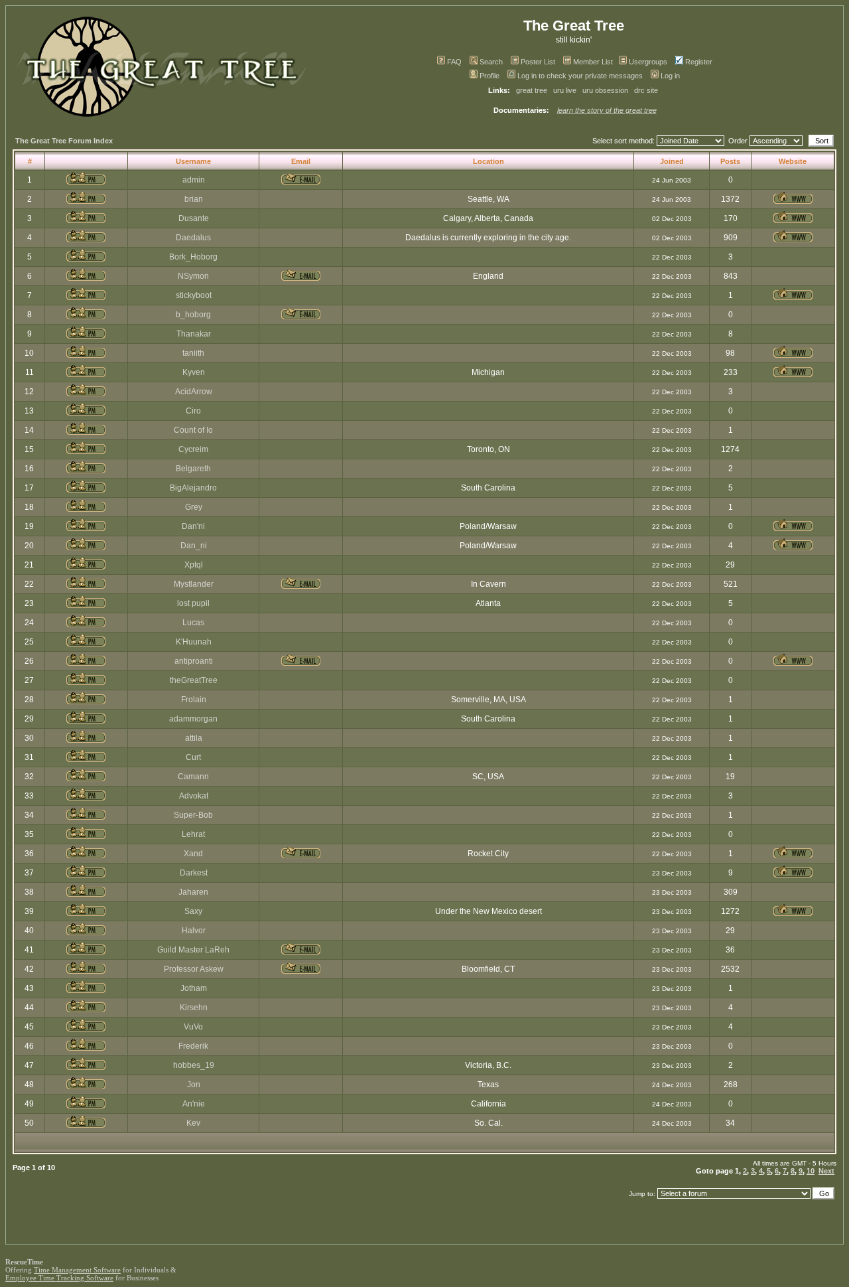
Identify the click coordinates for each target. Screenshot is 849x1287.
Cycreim (193, 449)
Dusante (193, 218)
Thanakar (193, 334)
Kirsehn (194, 1007)
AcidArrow (193, 391)
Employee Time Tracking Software (59, 1278)
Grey (193, 507)
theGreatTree (194, 680)
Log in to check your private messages (580, 76)
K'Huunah (194, 641)
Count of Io (193, 430)
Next (826, 1171)
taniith (193, 353)
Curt (193, 757)
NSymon (193, 276)
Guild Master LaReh (193, 949)
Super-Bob (193, 815)
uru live (564, 90)
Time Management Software (77, 1270)
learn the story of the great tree (607, 110)
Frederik (193, 1046)
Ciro (193, 411)
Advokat (193, 795)
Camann (193, 776)
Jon (193, 1084)
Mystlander (194, 584)
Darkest (194, 872)
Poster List (538, 62)
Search (491, 62)
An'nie (193, 1103)
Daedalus (193, 237)
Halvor (194, 930)
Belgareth (193, 468)
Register (698, 62)
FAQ (454, 62)
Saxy (193, 911)
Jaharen (193, 892)
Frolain (193, 699)
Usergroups (648, 62)
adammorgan (193, 718)
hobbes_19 (193, 1065)
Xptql (193, 564)
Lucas (193, 622)
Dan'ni (193, 526)
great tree (531, 90)
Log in (670, 76)
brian (193, 199)
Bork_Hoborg (193, 257)
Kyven (193, 372)
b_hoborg (193, 314)
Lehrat (193, 834)
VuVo (193, 1026)
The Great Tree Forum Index (64, 141)
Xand (193, 853)
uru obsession (605, 90)
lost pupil (193, 603)
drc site (646, 90)
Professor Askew (194, 969)
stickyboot (194, 295)
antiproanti (193, 661)
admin (193, 180)
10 (811, 1171)
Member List (593, 62)
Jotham (193, 988)
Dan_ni (193, 545)
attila (193, 738)
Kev (193, 1123)
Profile (489, 76)
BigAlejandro (193, 487)
